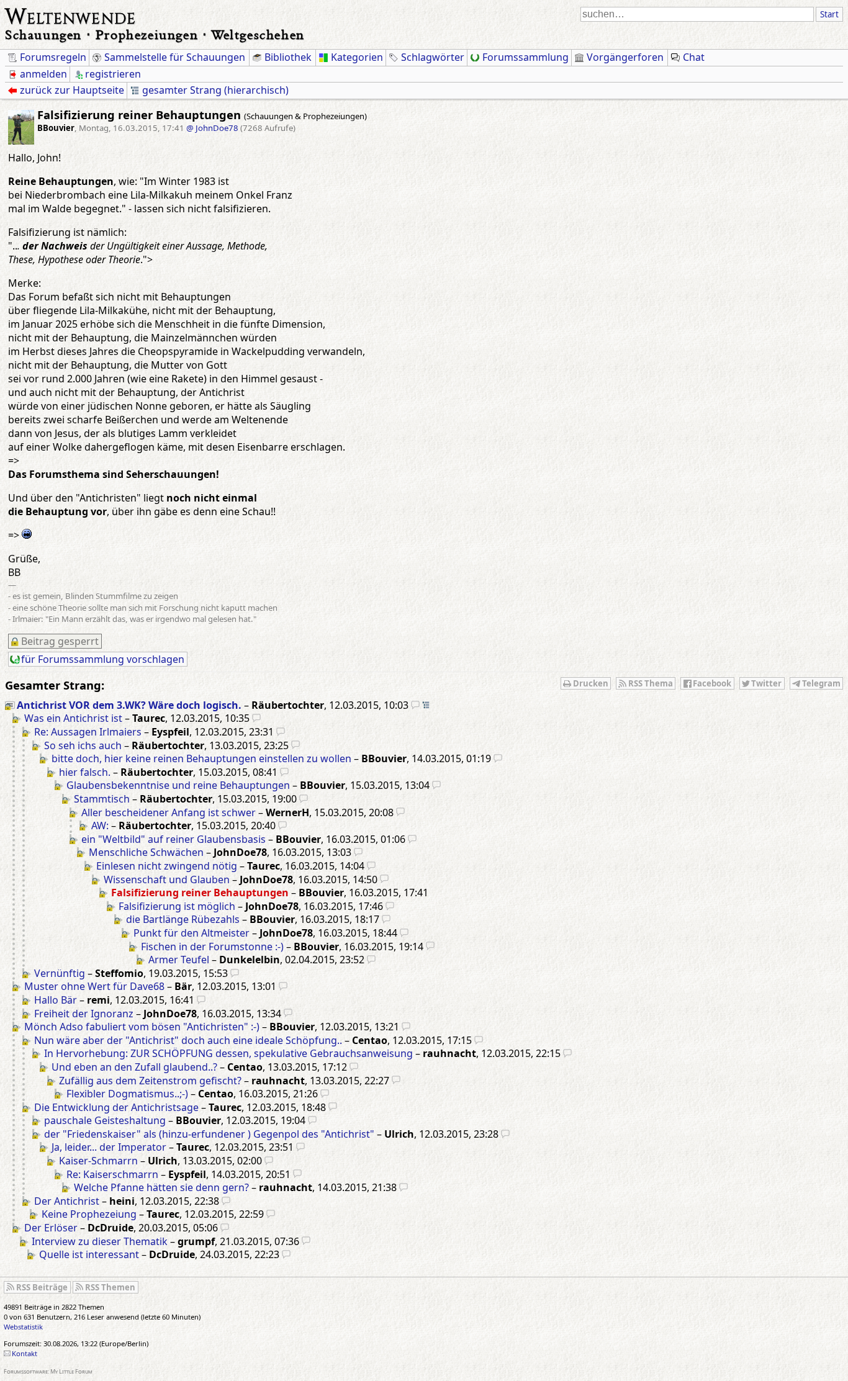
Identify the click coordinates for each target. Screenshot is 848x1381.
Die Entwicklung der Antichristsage (116, 1107)
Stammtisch (102, 799)
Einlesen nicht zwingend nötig (166, 866)
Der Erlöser (51, 1228)
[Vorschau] (415, 705)
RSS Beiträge (42, 1287)
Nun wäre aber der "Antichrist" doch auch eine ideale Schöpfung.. (188, 1040)
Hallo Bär (55, 1000)
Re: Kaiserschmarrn (112, 1174)
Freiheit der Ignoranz (83, 1013)
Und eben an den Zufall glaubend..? (134, 1067)
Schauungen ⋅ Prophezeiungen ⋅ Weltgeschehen (155, 34)
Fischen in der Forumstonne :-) (212, 946)
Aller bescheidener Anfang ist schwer (168, 812)
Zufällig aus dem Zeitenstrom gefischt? (150, 1080)
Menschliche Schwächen (146, 852)
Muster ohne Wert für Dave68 (94, 986)
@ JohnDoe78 (212, 127)
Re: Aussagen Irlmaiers (88, 732)
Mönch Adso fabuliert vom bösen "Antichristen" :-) (141, 1026)
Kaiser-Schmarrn (98, 1160)
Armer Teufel (178, 959)
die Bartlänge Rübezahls (183, 919)
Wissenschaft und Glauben (167, 879)
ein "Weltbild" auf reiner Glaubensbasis (173, 839)
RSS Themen (110, 1287)
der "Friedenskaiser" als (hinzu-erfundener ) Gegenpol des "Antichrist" (209, 1134)
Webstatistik (23, 1326)
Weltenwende (70, 15)
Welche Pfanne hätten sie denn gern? (161, 1187)
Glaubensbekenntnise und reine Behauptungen (178, 785)
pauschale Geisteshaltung (105, 1120)
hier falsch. (85, 772)
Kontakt (24, 1353)
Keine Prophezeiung (89, 1214)
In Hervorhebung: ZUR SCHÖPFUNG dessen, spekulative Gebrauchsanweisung (228, 1053)
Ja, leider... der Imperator (109, 1147)
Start (829, 14)
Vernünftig (59, 973)
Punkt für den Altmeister (191, 933)
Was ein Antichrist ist (73, 718)
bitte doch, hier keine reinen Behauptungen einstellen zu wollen (201, 758)
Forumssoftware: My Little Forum (48, 1371)
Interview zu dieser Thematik (100, 1241)
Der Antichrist (66, 1201)
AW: (100, 825)
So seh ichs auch (83, 745)
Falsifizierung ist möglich (177, 906)
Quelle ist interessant (89, 1254)
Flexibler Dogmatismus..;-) (127, 1093)
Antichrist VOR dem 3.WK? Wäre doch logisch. (129, 705)
